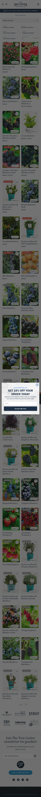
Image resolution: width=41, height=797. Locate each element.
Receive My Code (20, 409)
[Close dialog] (37, 384)
